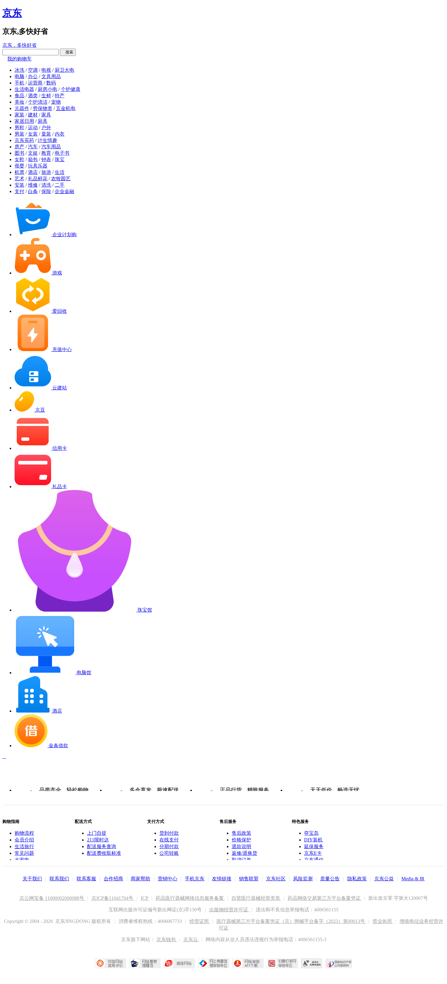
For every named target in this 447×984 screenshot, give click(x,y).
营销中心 (167, 878)
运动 (33, 127)
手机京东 (194, 878)
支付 (19, 191)
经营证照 (199, 921)
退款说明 (241, 846)
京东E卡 (313, 853)
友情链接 (221, 878)
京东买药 (24, 140)
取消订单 (241, 859)
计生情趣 (47, 140)
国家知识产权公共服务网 (338, 963)
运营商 (35, 82)
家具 (46, 114)
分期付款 (169, 846)
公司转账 (169, 853)
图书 (19, 153)
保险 (46, 191)
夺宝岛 (311, 833)
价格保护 (241, 839)
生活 (59, 172)
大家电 (22, 859)
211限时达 (98, 839)
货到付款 (169, 833)
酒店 (33, 172)
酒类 (33, 95)
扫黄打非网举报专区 (282, 963)
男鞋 (19, 127)
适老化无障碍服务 (311, 963)
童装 (46, 133)
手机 (19, 82)
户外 (46, 127)
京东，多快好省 (19, 45)
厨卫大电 (64, 70)
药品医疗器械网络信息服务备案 (190, 898)
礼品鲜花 (37, 178)
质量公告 (330, 878)
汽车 (33, 146)
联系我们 (59, 878)
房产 (19, 146)
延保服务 (314, 846)
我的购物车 (19, 58)
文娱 (33, 153)
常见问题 (24, 853)
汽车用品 (51, 146)
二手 (59, 185)
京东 (12, 12)
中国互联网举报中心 (213, 963)
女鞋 (19, 159)
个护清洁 (37, 102)
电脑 (19, 76)
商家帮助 (140, 878)
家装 (19, 114)
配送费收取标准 (104, 853)
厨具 (42, 121)
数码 (51, 82)
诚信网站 (179, 963)
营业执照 (382, 921)
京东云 (191, 939)
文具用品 (51, 76)
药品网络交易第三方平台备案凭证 (325, 898)
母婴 (19, 165)
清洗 (46, 185)
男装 (19, 133)
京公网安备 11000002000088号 (52, 898)
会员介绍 (24, 839)
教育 (46, 153)
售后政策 (241, 833)
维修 (33, 185)
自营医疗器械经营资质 (256, 898)
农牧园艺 (61, 178)
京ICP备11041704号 (113, 898)
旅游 (46, 172)
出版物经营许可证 (229, 909)
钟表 (46, 159)
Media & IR (412, 878)
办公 (33, 76)
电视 (46, 70)
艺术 (19, 178)
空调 (33, 70)
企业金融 (64, 191)
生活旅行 (24, 846)
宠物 (56, 102)
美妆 (19, 102)
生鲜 (46, 95)
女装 (33, 133)
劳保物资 (42, 108)
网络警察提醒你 (145, 963)
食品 (19, 95)
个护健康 (70, 89)
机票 (19, 172)
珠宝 (59, 159)
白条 (33, 191)
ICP (145, 898)
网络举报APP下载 (248, 963)
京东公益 (384, 878)
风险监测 (303, 878)
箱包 (33, 159)
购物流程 (24, 833)
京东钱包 (166, 939)
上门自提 (96, 833)
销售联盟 (248, 878)
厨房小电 (47, 89)
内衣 (59, 133)
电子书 (62, 153)
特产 (59, 95)
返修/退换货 (244, 853)
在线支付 (169, 839)
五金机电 (65, 108)
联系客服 (86, 878)
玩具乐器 (37, 165)
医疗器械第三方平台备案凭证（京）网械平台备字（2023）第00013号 (291, 921)
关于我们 (32, 878)
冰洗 (19, 70)
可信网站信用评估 (110, 963)
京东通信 (314, 859)
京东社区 (276, 878)
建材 (33, 114)
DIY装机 (313, 839)
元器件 (22, 108)
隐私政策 (357, 878)
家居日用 (24, 121)
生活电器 (24, 89)
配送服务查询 (101, 846)
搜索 (67, 52)
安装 (19, 185)
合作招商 (113, 878)
